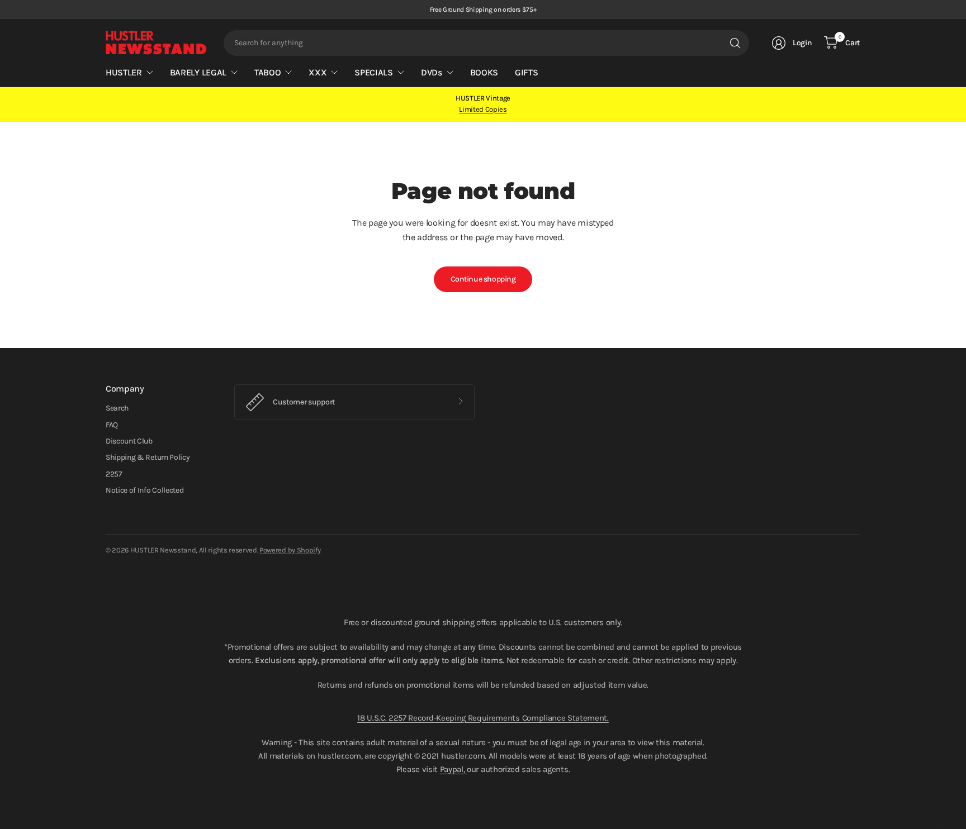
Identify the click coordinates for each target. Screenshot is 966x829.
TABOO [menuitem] (267, 72)
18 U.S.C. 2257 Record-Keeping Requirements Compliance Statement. (483, 718)
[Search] (735, 43)
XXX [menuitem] (317, 72)
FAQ (112, 425)
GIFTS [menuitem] (526, 72)
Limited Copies (483, 109)
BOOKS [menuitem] (484, 72)
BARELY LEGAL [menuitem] (198, 72)
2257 (114, 474)
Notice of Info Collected (144, 490)
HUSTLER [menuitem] (124, 72)
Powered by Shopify (289, 550)
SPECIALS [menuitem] (373, 72)
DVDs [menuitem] (431, 72)
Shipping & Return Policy (148, 457)
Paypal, (453, 769)
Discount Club (129, 441)
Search (117, 408)
